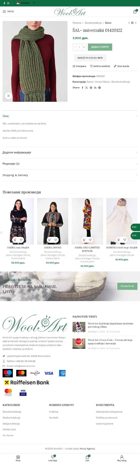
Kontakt (53, 417)
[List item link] (35, 356)
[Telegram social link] (99, 87)
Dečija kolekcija (11, 423)
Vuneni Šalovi (102, 81)
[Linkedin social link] (95, 87)
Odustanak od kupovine (109, 411)
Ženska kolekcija (93, 23)
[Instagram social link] (8, 3)
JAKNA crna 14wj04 (18, 247)
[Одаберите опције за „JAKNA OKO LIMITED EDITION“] (84, 240)
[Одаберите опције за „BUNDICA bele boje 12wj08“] (119, 240)
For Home (8, 435)
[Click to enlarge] (8, 95)
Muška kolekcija (11, 417)
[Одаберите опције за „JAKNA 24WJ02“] (50, 240)
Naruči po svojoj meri (90, 58)
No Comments (113, 331)
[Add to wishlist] (21, 240)
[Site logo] (70, 11)
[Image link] (35, 323)
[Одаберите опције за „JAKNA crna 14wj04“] (15, 240)
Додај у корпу (100, 47)
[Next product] (135, 23)
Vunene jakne (18, 258)
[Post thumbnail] (79, 327)
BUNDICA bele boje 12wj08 (121, 247)
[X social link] (86, 87)
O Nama (53, 411)
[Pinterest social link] (91, 87)
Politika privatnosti (106, 417)
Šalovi (108, 23)
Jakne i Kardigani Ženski (18, 255)
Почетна (77, 23)
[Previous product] (129, 23)
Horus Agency (87, 448)
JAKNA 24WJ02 (52, 247)
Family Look (9, 429)
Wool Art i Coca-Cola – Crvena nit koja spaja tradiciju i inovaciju (110, 341)
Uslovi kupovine (104, 423)
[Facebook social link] (4, 3)
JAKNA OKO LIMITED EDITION (87, 249)
